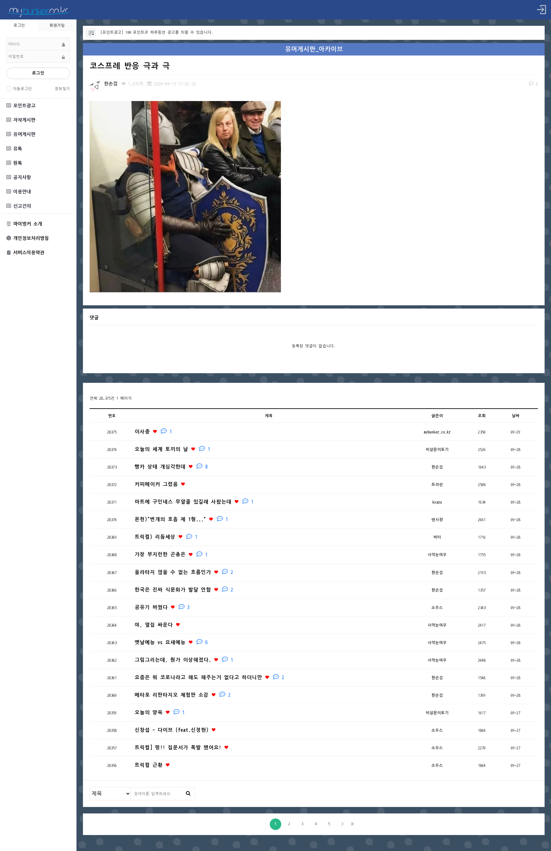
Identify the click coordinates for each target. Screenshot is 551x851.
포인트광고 (23, 105)
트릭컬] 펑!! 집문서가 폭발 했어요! (179, 747)
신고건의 (21, 206)
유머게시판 (23, 134)
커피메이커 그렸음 (157, 484)
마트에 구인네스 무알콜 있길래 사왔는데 (194, 501)
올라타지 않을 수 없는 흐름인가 (184, 572)
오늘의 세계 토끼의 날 (172, 449)
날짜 (515, 416)
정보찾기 (62, 89)
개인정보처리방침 (30, 238)
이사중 (153, 431)
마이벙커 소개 (26, 224)
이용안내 (21, 191)
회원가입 (57, 25)
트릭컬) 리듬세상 (166, 537)
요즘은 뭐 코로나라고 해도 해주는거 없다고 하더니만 (209, 677)
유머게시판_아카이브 (314, 49)
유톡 (16, 148)
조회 (482, 416)
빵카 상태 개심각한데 (171, 466)
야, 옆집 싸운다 (155, 624)
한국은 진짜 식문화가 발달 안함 (184, 589)
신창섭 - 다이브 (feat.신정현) (173, 730)
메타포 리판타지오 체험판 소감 (183, 695)
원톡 (16, 163)
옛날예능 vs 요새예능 (171, 642)
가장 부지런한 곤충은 (171, 554)
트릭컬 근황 (150, 765)
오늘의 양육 (160, 712)
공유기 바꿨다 (162, 607)
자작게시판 (23, 120)
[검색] (188, 793)
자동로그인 (22, 89)
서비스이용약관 (27, 253)
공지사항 (21, 177)
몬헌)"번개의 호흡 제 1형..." (181, 519)
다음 (342, 824)
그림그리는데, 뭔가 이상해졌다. (184, 660)
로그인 (38, 73)
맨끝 (352, 824)
